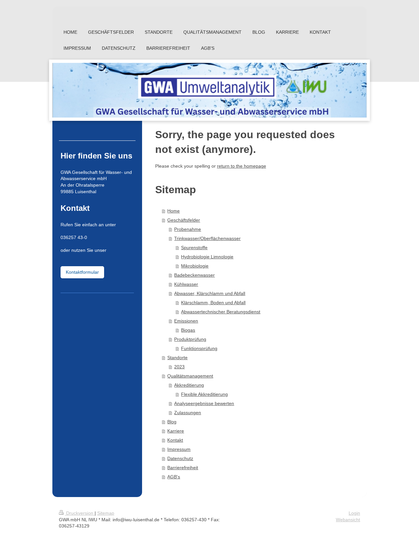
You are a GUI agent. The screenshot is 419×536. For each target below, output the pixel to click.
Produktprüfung (190, 339)
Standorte (177, 357)
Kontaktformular (82, 272)
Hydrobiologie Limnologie (207, 256)
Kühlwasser (186, 284)
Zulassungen (187, 412)
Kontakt (175, 440)
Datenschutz (180, 458)
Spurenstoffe (194, 247)
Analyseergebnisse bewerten (204, 403)
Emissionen (186, 320)
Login (354, 513)
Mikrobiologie (195, 265)
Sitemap (105, 513)
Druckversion (80, 513)
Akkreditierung (189, 385)
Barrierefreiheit (182, 467)
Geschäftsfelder (183, 220)
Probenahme (187, 229)
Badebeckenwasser (194, 275)
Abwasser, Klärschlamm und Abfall (209, 293)
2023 (179, 366)
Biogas (188, 330)
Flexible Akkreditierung (204, 394)
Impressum (179, 449)
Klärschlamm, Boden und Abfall (213, 302)
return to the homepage (241, 166)
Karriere (175, 431)
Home (173, 210)
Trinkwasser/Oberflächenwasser (207, 238)
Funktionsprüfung (199, 348)
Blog (171, 421)
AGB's (173, 476)
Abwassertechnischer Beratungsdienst (220, 311)
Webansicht (348, 519)
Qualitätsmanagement (190, 376)
